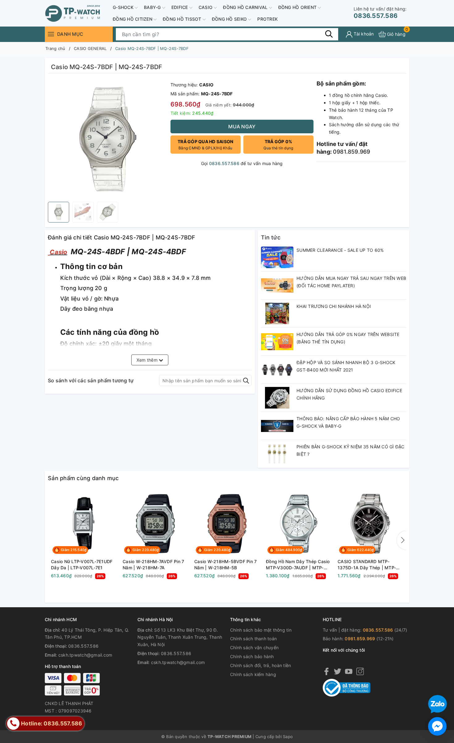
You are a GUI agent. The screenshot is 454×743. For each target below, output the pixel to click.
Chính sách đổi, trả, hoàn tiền (260, 665)
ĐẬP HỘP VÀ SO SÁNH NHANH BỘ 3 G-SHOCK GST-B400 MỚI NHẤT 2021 (345, 366)
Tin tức (270, 237)
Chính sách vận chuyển (254, 647)
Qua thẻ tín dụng (278, 144)
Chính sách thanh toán (253, 638)
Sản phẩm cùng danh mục (83, 478)
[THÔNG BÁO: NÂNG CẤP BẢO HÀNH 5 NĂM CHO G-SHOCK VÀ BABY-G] (277, 426)
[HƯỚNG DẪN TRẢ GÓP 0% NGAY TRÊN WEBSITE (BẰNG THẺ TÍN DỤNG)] (277, 341)
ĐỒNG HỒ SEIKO (230, 19)
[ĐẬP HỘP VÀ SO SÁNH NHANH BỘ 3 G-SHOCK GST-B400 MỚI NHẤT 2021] (277, 369)
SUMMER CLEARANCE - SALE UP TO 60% (340, 250)
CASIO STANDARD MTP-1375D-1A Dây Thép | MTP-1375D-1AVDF (367, 565)
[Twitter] (337, 671)
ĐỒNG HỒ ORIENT (298, 7)
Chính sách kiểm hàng (253, 674)
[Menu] (51, 34)
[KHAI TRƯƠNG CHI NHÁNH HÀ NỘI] (277, 313)
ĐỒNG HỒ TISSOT (183, 19)
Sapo (288, 736)
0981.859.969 (360, 638)
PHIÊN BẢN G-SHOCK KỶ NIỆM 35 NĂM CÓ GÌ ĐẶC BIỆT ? (350, 450)
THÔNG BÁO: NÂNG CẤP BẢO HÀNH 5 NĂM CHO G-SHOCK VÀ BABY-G (348, 422)
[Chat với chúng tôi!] (437, 726)
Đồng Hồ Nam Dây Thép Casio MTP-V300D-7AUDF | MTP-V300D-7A (298, 565)
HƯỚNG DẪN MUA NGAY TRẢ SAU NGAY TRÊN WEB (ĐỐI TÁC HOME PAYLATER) (351, 282)
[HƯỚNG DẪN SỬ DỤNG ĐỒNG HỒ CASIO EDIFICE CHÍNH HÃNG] (277, 398)
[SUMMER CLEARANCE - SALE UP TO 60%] (277, 257)
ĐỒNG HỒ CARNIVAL (246, 7)
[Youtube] (348, 671)
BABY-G (153, 7)
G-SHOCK (124, 7)
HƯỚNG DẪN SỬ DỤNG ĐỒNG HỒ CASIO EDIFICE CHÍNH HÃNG (349, 394)
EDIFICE (180, 7)
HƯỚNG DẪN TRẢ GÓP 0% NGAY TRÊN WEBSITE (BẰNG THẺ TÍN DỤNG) (348, 338)
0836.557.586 (380, 12)
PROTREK (267, 19)
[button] (401, 540)
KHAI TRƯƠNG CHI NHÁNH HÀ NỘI (333, 306)
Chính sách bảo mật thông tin (261, 630)
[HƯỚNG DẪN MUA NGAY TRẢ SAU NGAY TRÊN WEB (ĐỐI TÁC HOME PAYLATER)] (277, 285)
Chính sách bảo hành (252, 656)
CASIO (206, 7)
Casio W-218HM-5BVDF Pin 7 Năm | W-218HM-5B (225, 564)
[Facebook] (326, 671)
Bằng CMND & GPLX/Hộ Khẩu (205, 144)
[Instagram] (360, 671)
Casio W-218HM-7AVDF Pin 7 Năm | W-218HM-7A (153, 564)
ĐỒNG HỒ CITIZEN (133, 19)
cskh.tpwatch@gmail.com (85, 655)
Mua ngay (241, 126)
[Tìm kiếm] (329, 34)
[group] (107, 139)
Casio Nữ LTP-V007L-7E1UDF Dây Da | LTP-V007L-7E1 (81, 564)
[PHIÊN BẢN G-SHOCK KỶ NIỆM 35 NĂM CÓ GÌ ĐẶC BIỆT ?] (277, 454)
